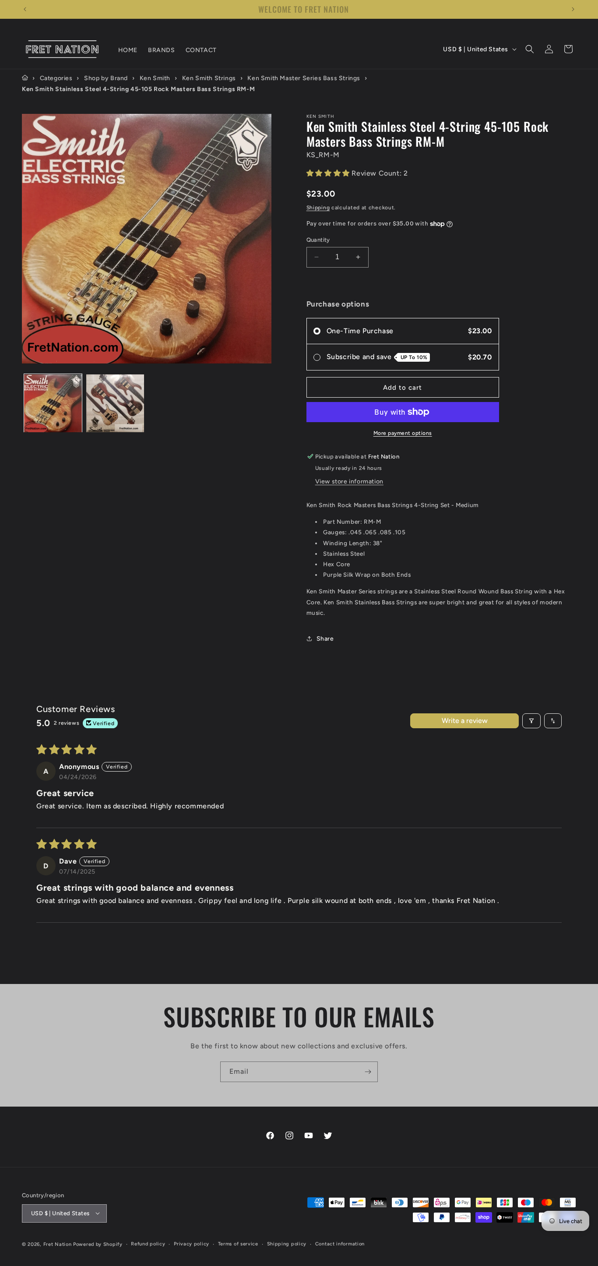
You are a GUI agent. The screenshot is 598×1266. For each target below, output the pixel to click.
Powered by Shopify (98, 1244)
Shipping (318, 208)
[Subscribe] (367, 1071)
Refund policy (148, 1243)
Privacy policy (191, 1243)
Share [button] (325, 638)
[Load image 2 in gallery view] (115, 403)
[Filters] (531, 720)
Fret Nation (57, 1244)
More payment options (402, 433)
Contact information (340, 1243)
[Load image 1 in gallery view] (53, 403)
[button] (529, 49)
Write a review (465, 720)
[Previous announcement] (25, 9)
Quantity (318, 239)
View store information (349, 481)
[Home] (25, 77)
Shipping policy (287, 1243)
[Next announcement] (573, 9)
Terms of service (238, 1243)
